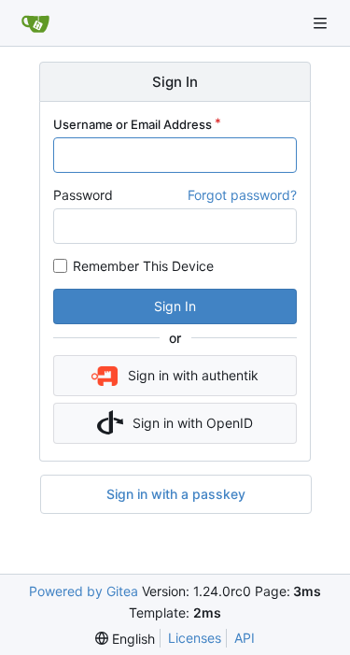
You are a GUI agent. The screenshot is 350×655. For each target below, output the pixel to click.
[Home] (35, 23)
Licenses (194, 638)
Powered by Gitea (83, 591)
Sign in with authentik (193, 375)
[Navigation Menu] (322, 22)
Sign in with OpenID (193, 423)
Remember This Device (143, 266)
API (244, 638)
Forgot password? (242, 195)
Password (83, 195)
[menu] (125, 639)
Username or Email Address (132, 124)
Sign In (175, 306)
